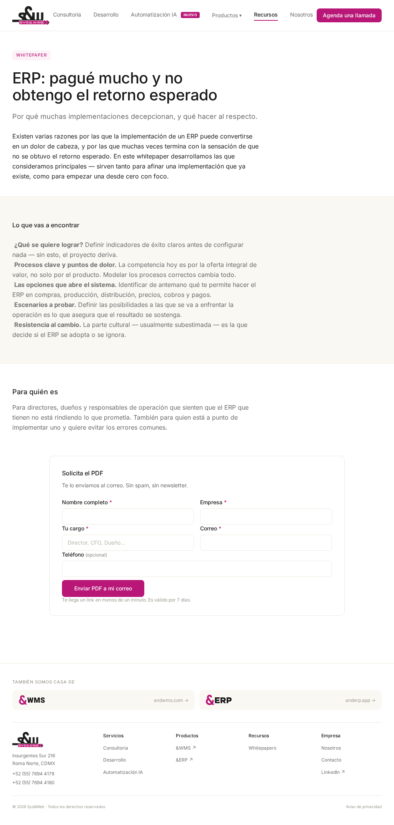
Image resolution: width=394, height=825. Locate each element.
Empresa (213, 502)
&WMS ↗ (186, 748)
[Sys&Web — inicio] (30, 15)
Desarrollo (106, 14)
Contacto (331, 760)
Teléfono (84, 554)
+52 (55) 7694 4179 (33, 774)
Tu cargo (75, 528)
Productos (227, 15)
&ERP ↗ (184, 760)
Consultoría (67, 14)
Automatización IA (164, 14)
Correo (210, 528)
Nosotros (301, 14)
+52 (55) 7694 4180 (33, 782)
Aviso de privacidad (364, 806)
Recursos (266, 14)
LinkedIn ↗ (333, 772)
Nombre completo (87, 502)
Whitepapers (262, 748)
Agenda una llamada (349, 15)
